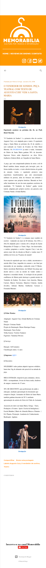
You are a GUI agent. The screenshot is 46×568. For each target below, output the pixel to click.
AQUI (14, 355)
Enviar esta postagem (24, 460)
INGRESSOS (17, 149)
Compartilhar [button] (9, 460)
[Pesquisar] (40, 70)
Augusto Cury (15, 463)
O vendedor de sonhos (30, 463)
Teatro (6, 467)
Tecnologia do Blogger (25, 557)
